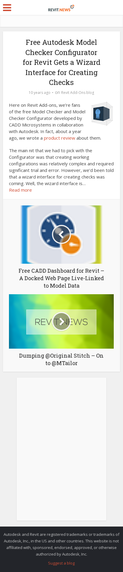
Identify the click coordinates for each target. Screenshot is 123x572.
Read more (20, 190)
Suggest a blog (61, 563)
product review (59, 138)
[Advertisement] (61, 452)
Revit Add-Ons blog (77, 92)
